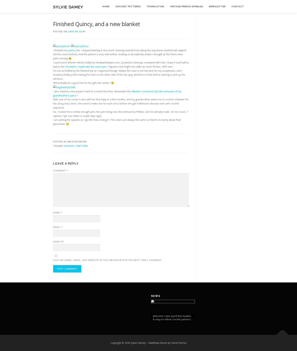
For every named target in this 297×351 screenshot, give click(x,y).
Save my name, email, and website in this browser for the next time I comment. (107, 260)
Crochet (69, 145)
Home (105, 6)
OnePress (153, 342)
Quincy (71, 50)
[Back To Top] (282, 335)
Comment (60, 170)
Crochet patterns (128, 6)
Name (57, 212)
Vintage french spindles (186, 6)
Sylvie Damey (68, 7)
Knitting (82, 145)
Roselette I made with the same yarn (86, 66)
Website (58, 241)
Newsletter (217, 6)
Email (58, 227)
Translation (155, 6)
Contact (238, 6)
